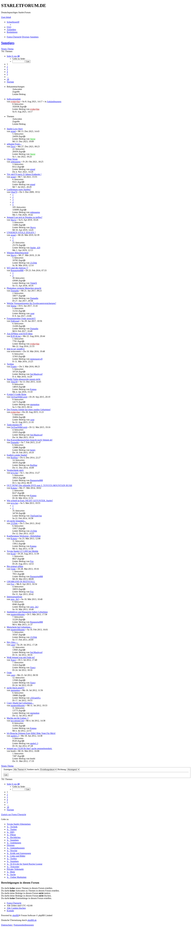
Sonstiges (7, 43)
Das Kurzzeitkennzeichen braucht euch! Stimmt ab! (29, 440)
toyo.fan (14, 473)
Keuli (13, 554)
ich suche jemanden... (16, 521)
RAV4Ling (16, 336)
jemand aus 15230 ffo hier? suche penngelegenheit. (29, 748)
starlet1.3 (15, 736)
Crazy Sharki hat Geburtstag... (20, 703)
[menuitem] (9, 27)
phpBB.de (32, 920)
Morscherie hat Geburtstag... (19, 627)
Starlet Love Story (15, 129)
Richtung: (62, 769)
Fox (32, 561)
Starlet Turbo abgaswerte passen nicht (23, 379)
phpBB (15, 915)
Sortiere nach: (33, 769)
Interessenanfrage (14, 597)
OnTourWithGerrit (19, 397)
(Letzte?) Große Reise (16, 394)
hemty (33, 450)
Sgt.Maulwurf (36, 374)
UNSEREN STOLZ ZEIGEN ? (21, 232)
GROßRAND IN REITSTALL (21, 581)
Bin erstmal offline (15, 566)
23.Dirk (33, 263)
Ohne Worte (12, 159)
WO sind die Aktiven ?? (17, 268)
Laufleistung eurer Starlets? (19, 189)
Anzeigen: (8, 769)
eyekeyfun (15, 101)
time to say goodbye (16, 349)
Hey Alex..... (12, 642)
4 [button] (7, 72)
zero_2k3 (15, 599)
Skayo (13, 220)
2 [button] (7, 66)
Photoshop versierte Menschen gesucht (24, 288)
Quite (13, 569)
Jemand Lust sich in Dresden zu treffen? (24, 217)
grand (13, 131)
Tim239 (14, 382)
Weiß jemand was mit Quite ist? (21, 657)
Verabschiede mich (15, 470)
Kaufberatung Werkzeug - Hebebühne (24, 536)
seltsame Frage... (14, 144)
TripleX (33, 283)
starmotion (34, 404)
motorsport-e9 (36, 359)
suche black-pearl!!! (15, 688)
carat (32, 313)
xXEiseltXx (35, 698)
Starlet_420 (35, 247)
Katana (33, 389)
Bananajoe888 (17, 270)
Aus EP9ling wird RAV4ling (19, 333)
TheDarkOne (36, 516)
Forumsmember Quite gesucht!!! (21, 318)
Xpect (13, 660)
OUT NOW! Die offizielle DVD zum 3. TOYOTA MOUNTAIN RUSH (39, 485)
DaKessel (15, 321)
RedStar (14, 457)
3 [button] (7, 69)
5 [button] (7, 74)
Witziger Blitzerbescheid (17, 253)
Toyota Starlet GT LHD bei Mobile (22, 551)
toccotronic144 (17, 720)
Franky (14, 366)
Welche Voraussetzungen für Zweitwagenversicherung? (31, 303)
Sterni (32, 139)
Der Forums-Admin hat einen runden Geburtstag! (29, 409)
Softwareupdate (14, 99)
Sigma (13, 306)
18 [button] (8, 79)
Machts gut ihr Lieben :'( (18, 718)
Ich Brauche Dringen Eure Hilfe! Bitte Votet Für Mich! (31, 733)
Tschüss (10, 364)
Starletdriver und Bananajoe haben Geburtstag (27, 612)
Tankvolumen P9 (14, 425)
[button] (13, 56)
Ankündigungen (54, 101)
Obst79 (14, 192)
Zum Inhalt (6, 17)
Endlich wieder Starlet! (17, 455)
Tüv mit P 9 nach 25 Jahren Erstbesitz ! (24, 174)
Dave (13, 146)
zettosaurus (16, 161)
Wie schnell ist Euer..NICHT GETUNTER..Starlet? (30, 500)
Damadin (15, 290)
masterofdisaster (18, 614)
